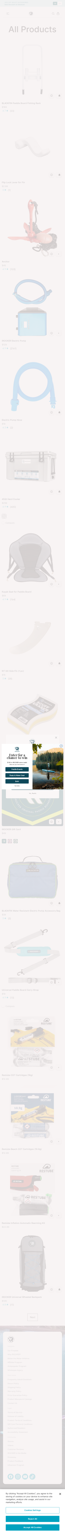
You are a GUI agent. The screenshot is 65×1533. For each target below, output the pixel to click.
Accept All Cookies (32, 1527)
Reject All (32, 1519)
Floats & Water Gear (17, 775)
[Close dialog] (61, 745)
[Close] (60, 1494)
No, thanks (17, 786)
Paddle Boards (17, 769)
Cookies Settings (32, 1510)
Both (17, 781)
